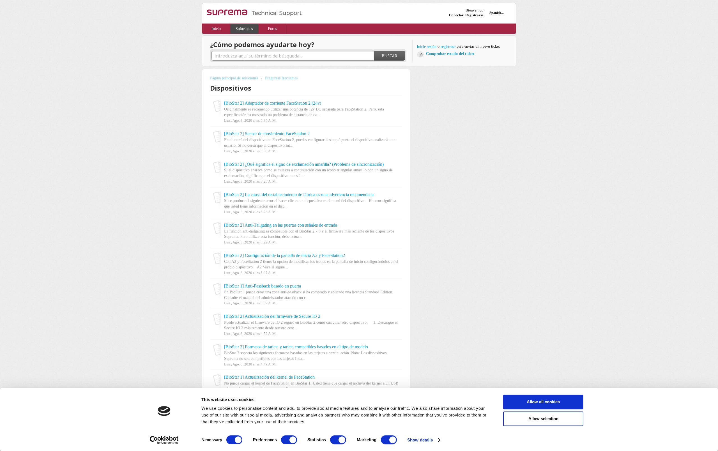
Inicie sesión (426, 47)
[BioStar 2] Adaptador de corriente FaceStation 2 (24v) (272, 103)
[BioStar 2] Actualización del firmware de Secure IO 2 (272, 316)
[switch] (289, 439)
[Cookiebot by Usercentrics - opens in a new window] (164, 440)
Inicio (216, 29)
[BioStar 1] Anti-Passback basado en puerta (262, 286)
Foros (272, 29)
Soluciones (244, 29)
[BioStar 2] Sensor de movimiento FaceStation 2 (267, 133)
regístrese (448, 47)
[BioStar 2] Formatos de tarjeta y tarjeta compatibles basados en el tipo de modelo (296, 346)
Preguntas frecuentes (281, 78)
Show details (420, 440)
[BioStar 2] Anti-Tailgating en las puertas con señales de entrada (280, 225)
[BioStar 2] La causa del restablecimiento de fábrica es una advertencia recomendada (299, 194)
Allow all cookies (543, 401)
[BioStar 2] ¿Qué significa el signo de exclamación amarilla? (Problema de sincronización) (304, 164)
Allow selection (543, 418)
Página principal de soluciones (234, 78)
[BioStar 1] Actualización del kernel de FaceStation (269, 377)
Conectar (456, 15)
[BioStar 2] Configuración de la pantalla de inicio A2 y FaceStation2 (284, 255)
